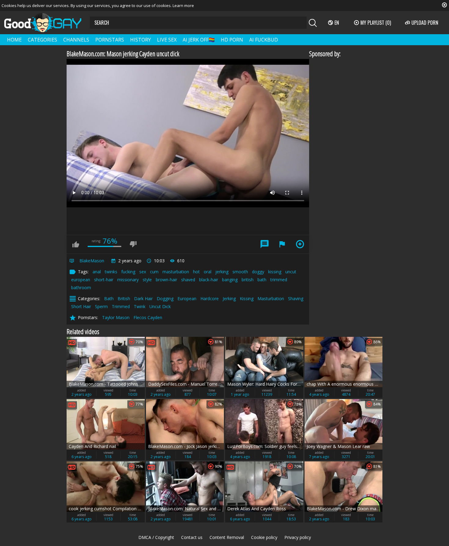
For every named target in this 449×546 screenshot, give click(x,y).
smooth (240, 272)
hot (196, 272)
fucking (128, 272)
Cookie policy (264, 537)
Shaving (295, 298)
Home (14, 39)
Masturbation (270, 298)
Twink (139, 306)
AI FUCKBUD (263, 39)
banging (230, 279)
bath (261, 279)
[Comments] (264, 244)
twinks (111, 272)
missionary (128, 279)
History (140, 39)
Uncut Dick (160, 306)
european (80, 279)
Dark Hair (143, 298)
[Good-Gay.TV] (46, 23)
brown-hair (166, 279)
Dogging (165, 298)
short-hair (103, 279)
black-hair (208, 279)
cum (154, 272)
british (248, 279)
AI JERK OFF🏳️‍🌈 (199, 39)
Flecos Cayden (147, 317)
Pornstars (109, 39)
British (124, 298)
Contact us (192, 537)
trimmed (278, 279)
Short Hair (81, 306)
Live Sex (167, 39)
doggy (258, 272)
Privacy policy (297, 537)
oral (207, 272)
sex (142, 272)
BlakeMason (91, 261)
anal (97, 272)
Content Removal (227, 537)
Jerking (229, 298)
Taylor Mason (116, 317)
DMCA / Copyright (156, 537)
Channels (76, 39)
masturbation (175, 272)
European (186, 298)
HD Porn (232, 39)
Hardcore (209, 298)
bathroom (81, 287)
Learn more (183, 5)
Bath (109, 298)
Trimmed (121, 306)
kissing (274, 272)
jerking (221, 272)
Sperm (101, 306)
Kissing (247, 298)
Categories (42, 39)
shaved (188, 279)
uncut (290, 272)
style (147, 279)
